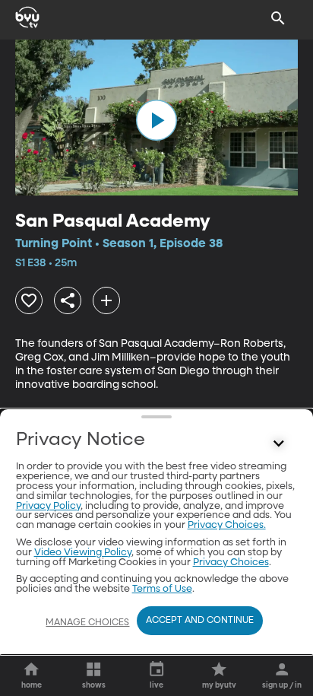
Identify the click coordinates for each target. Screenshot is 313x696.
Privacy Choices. (227, 525)
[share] (67, 300)
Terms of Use (162, 589)
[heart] (29, 300)
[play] (156, 120)
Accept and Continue (200, 620)
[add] (106, 300)
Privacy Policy (48, 506)
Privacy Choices (231, 562)
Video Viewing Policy (82, 553)
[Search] (278, 18)
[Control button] (278, 443)
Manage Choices (87, 623)
